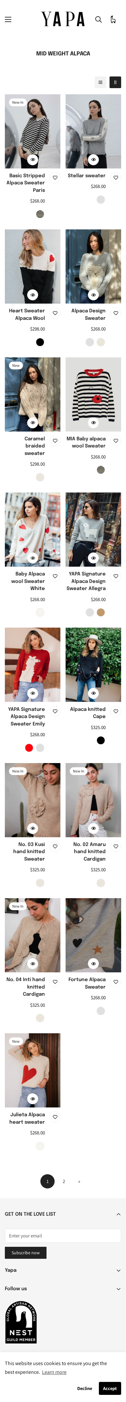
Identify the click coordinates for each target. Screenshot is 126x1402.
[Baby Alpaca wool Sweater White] (32, 529)
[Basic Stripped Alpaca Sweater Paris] (32, 131)
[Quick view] (32, 159)
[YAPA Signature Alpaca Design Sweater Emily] (32, 665)
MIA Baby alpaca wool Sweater (86, 442)
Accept (110, 1388)
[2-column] (115, 82)
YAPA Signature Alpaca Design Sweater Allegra (86, 581)
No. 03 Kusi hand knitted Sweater (29, 852)
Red (29, 748)
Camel (101, 612)
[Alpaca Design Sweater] (93, 266)
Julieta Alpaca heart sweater (27, 1118)
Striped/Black (40, 214)
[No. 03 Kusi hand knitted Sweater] (32, 800)
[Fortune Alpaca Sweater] (93, 935)
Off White (40, 612)
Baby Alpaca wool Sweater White (28, 581)
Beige (101, 342)
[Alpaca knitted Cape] (93, 665)
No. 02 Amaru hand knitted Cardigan (89, 852)
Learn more (54, 1372)
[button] (113, 19)
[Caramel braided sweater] (32, 394)
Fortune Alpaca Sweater (87, 983)
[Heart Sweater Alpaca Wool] (32, 266)
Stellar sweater (87, 176)
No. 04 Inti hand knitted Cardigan (25, 987)
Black (40, 342)
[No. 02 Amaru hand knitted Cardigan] (93, 800)
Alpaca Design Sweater (88, 314)
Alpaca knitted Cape (88, 713)
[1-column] (100, 82)
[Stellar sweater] (93, 131)
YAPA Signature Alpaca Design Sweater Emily (26, 717)
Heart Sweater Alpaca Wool (27, 314)
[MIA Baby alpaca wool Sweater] (93, 394)
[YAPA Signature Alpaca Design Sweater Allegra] (93, 529)
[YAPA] (63, 19)
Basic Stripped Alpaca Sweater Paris (25, 183)
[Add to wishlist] (54, 177)
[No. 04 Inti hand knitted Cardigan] (32, 935)
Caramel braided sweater (35, 446)
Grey (101, 199)
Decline (84, 1388)
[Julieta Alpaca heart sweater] (32, 1070)
